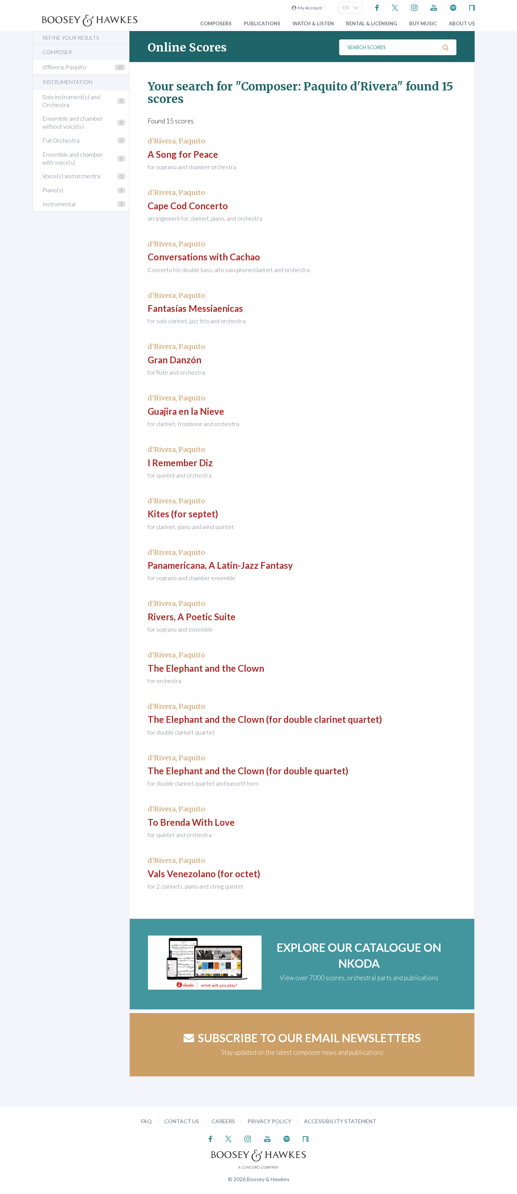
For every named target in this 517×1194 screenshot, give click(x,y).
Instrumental (58, 203)
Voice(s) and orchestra (71, 175)
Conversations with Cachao (204, 256)
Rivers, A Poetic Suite (191, 616)
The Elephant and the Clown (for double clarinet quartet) (265, 719)
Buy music (423, 23)
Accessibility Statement (340, 1121)
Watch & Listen (313, 23)
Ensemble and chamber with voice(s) (72, 158)
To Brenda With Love (191, 822)
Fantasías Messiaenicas (195, 308)
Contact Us (181, 1121)
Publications (262, 23)
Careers (223, 1121)
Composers (216, 23)
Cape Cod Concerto (188, 205)
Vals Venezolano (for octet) (204, 873)
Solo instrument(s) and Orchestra (71, 100)
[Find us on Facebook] (377, 7)
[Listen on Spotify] (453, 7)
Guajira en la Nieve (186, 411)
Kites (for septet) (183, 513)
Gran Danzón (174, 359)
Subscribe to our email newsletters (309, 1038)
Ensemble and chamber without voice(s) (72, 122)
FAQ (146, 1121)
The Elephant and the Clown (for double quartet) (248, 770)
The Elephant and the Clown (206, 668)
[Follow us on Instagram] (414, 7)
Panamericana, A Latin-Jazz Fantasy (220, 565)
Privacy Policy (269, 1121)
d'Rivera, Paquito (64, 66)
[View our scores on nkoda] (472, 7)
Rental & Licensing (371, 23)
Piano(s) (52, 189)
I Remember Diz (180, 462)
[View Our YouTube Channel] (433, 7)
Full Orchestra (60, 140)
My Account (309, 8)
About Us (462, 23)
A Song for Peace (183, 154)
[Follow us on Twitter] (395, 7)
